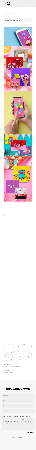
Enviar (30, 432)
